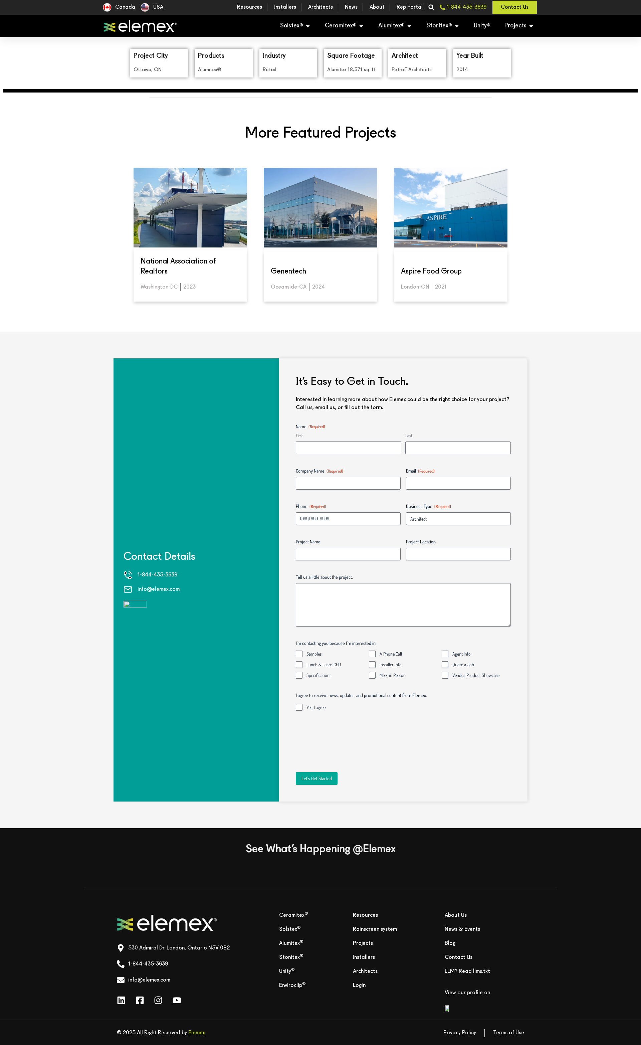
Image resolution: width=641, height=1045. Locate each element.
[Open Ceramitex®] (361, 25)
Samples (314, 654)
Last (408, 435)
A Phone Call (391, 654)
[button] (431, 7)
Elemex (196, 1033)
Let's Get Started (316, 778)
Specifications (318, 675)
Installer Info (391, 664)
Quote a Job (463, 664)
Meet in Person (393, 675)
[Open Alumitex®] (409, 25)
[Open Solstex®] (308, 25)
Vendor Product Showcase (475, 675)
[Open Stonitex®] (457, 25)
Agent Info (461, 654)
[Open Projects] (531, 25)
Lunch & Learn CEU (323, 664)
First (299, 435)
